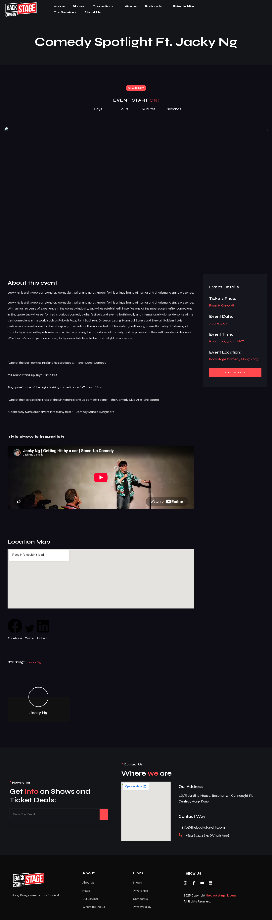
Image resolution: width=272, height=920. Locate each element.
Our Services (65, 12)
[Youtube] (202, 883)
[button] (15, 629)
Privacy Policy (142, 907)
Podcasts (153, 6)
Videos (131, 6)
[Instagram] (185, 883)
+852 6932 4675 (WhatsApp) (207, 835)
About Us (92, 12)
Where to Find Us (93, 907)
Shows (79, 6)
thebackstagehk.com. (221, 895)
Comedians (103, 6)
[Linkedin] (210, 883)
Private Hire (184, 6)
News (86, 891)
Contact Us (140, 899)
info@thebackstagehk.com (203, 827)
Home (59, 6)
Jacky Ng (34, 662)
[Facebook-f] (194, 883)
